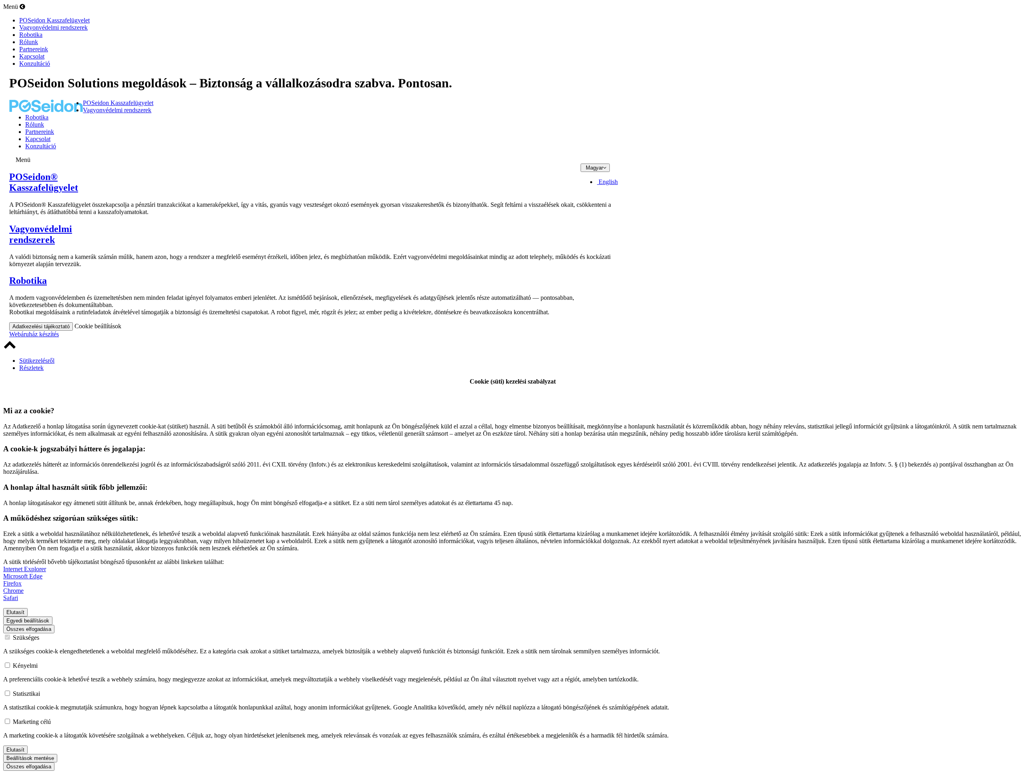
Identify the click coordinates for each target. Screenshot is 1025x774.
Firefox (12, 583)
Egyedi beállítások (27, 621)
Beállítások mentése (30, 758)
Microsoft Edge (22, 576)
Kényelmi (25, 665)
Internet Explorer (24, 569)
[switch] (7, 721)
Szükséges (26, 637)
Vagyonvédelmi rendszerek (40, 234)
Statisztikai (26, 693)
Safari (10, 597)
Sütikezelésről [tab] (36, 360)
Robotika (28, 280)
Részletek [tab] (31, 367)
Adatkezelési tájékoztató (41, 326)
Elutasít (15, 612)
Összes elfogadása (28, 629)
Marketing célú (32, 721)
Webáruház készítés (34, 334)
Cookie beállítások (97, 326)
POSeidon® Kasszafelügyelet (43, 182)
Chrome (13, 590)
